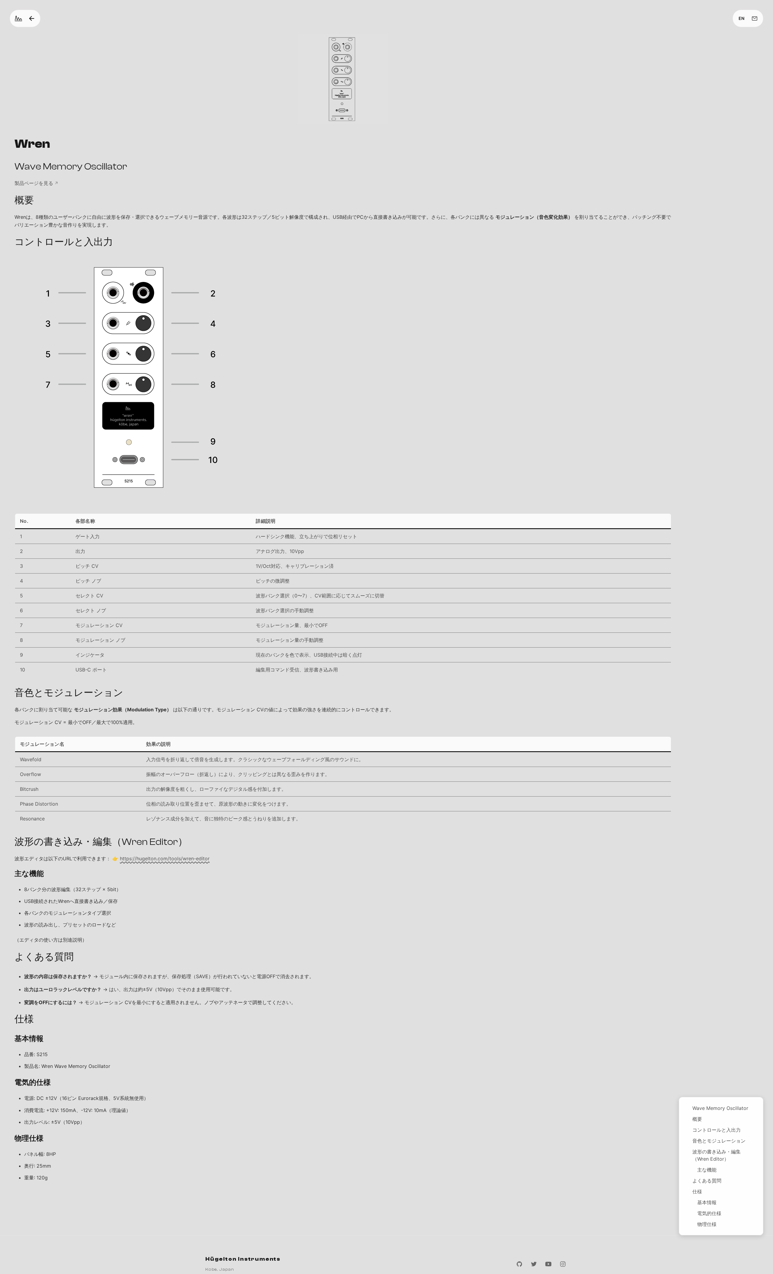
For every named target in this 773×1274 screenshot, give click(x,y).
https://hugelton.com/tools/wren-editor (165, 858)
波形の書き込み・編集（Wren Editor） (716, 1155)
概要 (697, 1119)
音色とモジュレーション (719, 1141)
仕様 (697, 1191)
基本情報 (707, 1202)
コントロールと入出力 (716, 1130)
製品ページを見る (33, 183)
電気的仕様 (709, 1213)
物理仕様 (707, 1224)
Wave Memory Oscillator (720, 1108)
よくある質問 (706, 1181)
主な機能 (707, 1170)
